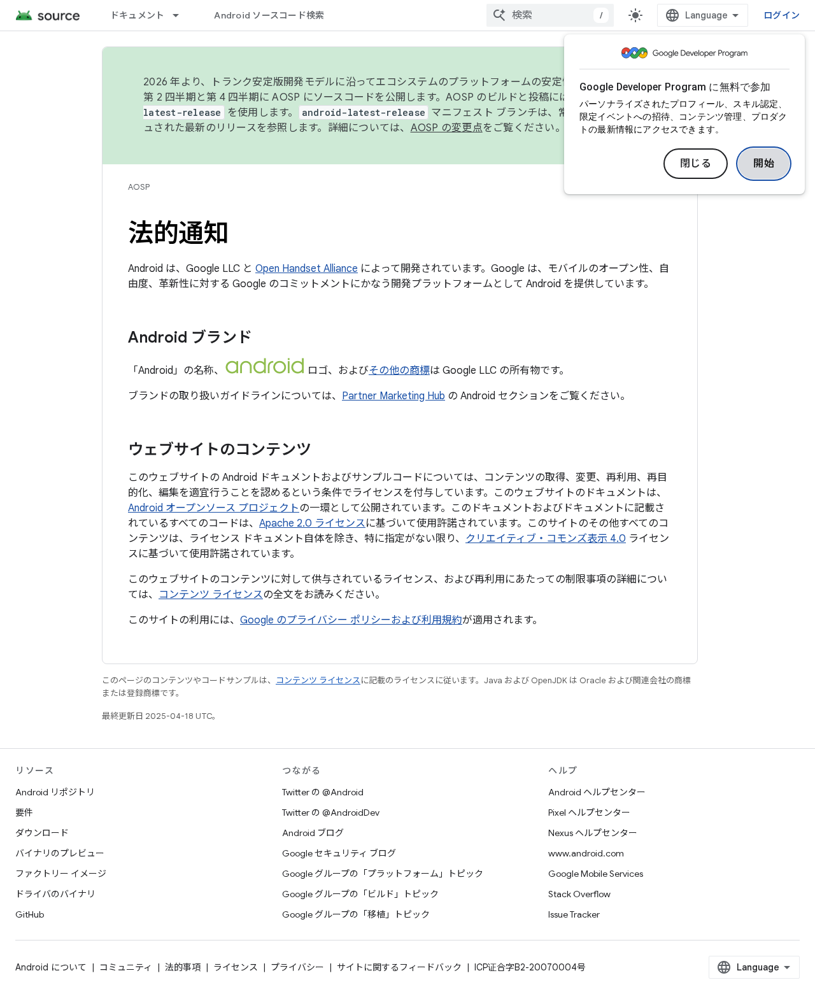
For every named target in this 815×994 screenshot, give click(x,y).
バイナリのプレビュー (59, 853)
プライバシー (297, 967)
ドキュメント (137, 15)
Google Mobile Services (595, 873)
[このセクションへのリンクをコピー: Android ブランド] (265, 338)
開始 (763, 163)
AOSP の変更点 (447, 128)
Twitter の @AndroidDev (330, 812)
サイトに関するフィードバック (399, 967)
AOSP (139, 186)
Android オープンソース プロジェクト (213, 508)
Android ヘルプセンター (597, 792)
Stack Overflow (579, 894)
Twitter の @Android (323, 792)
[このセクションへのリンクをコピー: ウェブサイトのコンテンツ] (324, 450)
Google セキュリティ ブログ (339, 853)
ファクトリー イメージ (60, 873)
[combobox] (550, 15)
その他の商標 (399, 370)
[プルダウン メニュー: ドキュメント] (181, 15)
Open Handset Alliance (306, 268)
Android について (51, 967)
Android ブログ (313, 833)
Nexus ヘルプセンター (592, 833)
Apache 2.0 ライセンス (312, 523)
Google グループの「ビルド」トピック (360, 894)
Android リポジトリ (55, 792)
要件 (24, 812)
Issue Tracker (574, 914)
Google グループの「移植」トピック (356, 914)
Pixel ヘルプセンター (589, 812)
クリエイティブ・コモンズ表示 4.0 (545, 538)
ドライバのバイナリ (55, 894)
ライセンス (235, 967)
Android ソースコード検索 (269, 15)
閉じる (696, 163)
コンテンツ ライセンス (211, 594)
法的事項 (183, 967)
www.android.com (586, 853)
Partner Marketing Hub (393, 396)
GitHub (29, 914)
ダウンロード (42, 833)
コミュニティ (125, 967)
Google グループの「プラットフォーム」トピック (382, 873)
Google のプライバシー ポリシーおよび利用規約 (351, 620)
